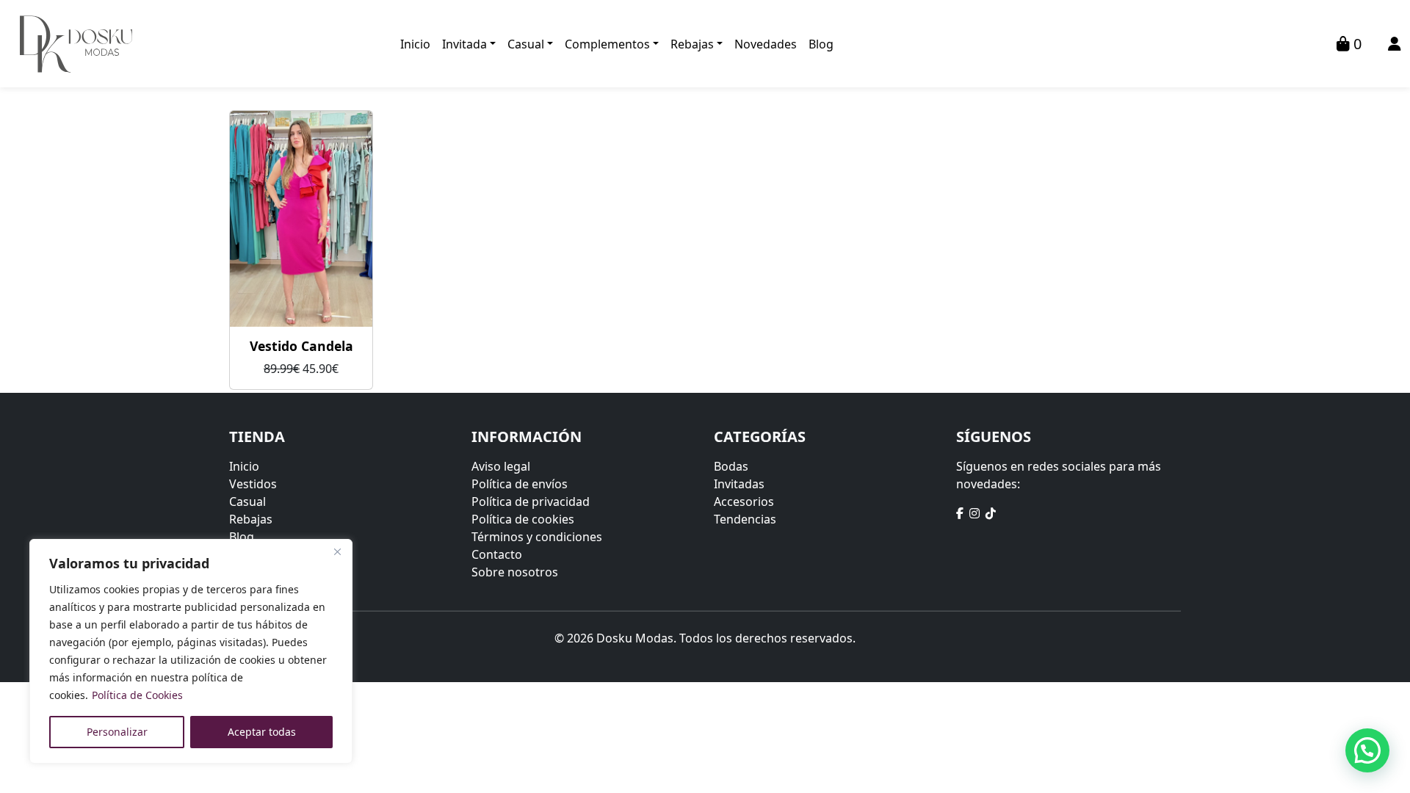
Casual (525, 44)
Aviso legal (500, 466)
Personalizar (117, 732)
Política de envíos (519, 484)
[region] (190, 651)
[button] (1367, 750)
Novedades (765, 44)
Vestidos (253, 484)
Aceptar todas (262, 732)
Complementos (607, 44)
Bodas (731, 466)
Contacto (496, 554)
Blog (821, 44)
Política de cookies (522, 519)
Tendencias (745, 519)
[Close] (337, 551)
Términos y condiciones (536, 537)
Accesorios (744, 501)
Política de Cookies (137, 695)
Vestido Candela (301, 346)
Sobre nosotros (514, 572)
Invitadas (739, 484)
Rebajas (692, 44)
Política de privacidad (530, 501)
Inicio (415, 44)
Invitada (464, 44)
